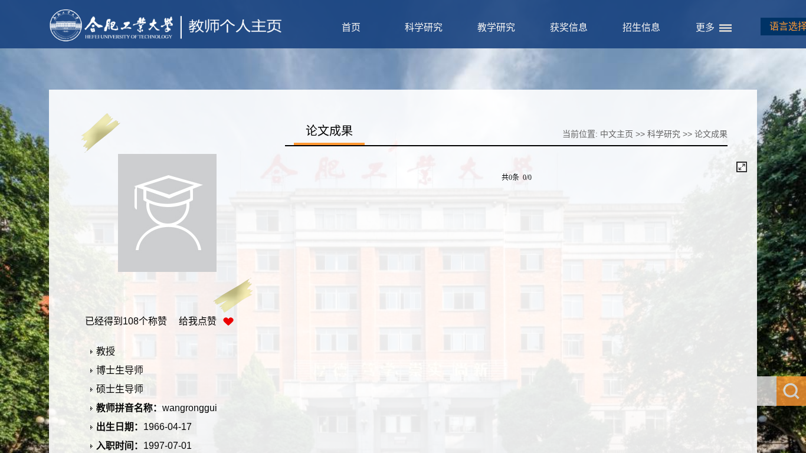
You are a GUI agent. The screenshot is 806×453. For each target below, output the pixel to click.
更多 (705, 27)
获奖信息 (569, 27)
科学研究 (424, 27)
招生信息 (641, 27)
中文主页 (616, 134)
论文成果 (711, 134)
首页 (351, 27)
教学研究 (496, 27)
